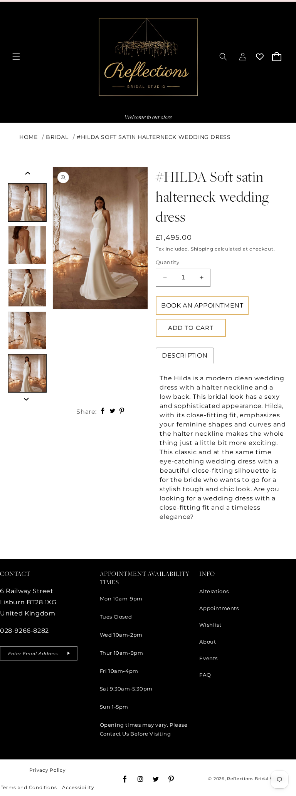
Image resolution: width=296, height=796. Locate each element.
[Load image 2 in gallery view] (27, 245)
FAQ (205, 675)
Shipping (202, 249)
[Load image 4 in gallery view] (27, 330)
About (207, 642)
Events (208, 658)
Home (28, 137)
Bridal (57, 137)
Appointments (219, 608)
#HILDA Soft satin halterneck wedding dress (153, 137)
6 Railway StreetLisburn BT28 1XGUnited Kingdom (28, 602)
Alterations (214, 591)
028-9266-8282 (24, 630)
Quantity (167, 262)
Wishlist (210, 625)
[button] (16, 56)
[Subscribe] (68, 653)
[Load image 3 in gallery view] (27, 288)
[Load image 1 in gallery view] (27, 202)
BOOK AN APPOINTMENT (202, 305)
